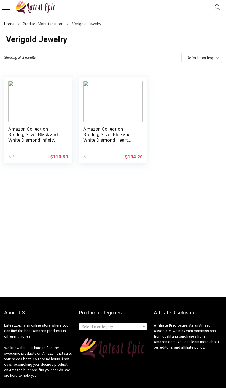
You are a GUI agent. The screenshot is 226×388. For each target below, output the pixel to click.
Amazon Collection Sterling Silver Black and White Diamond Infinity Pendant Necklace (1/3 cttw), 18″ (33, 140)
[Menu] (6, 7)
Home (9, 24)
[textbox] (113, 327)
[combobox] (113, 326)
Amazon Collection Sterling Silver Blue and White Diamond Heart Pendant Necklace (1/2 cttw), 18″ (107, 140)
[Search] (217, 7)
